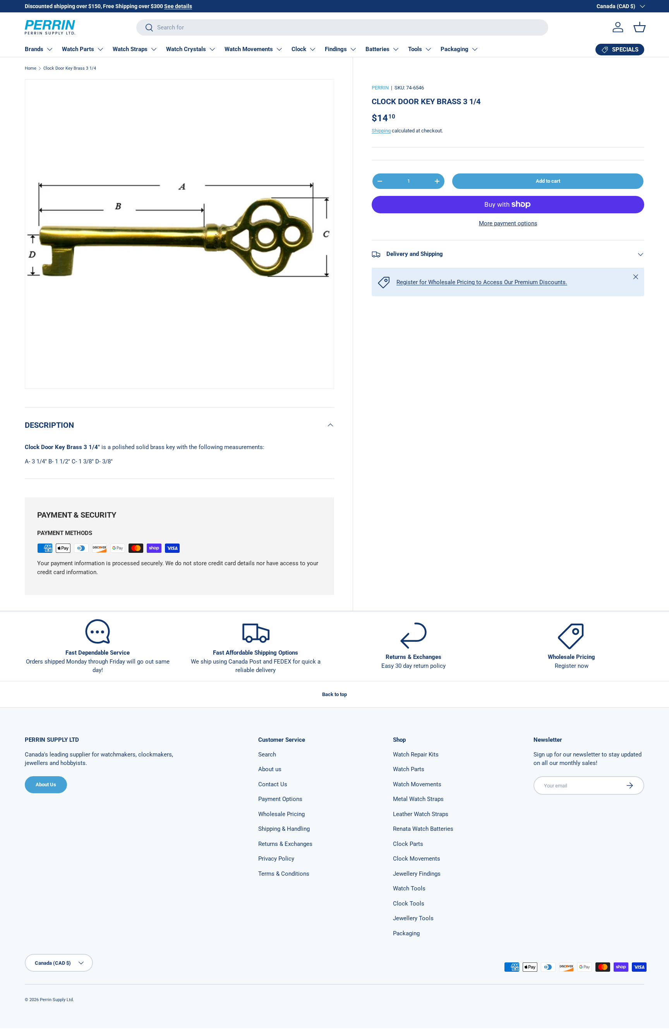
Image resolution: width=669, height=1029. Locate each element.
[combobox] (342, 27)
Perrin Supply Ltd (56, 999)
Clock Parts (408, 843)
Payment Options (280, 799)
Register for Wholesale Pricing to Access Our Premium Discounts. (481, 282)
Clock (299, 49)
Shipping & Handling (284, 828)
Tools (415, 49)
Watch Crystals (186, 49)
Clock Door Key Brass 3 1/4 (69, 68)
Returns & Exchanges (285, 843)
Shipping (381, 131)
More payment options (508, 223)
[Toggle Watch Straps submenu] (153, 49)
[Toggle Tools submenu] (428, 49)
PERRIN (380, 88)
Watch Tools (409, 888)
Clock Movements (416, 858)
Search (267, 754)
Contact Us (272, 784)
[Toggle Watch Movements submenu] (279, 49)
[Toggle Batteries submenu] (395, 49)
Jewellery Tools (413, 918)
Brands (34, 49)
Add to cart (548, 181)
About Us (46, 784)
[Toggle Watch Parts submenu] (100, 49)
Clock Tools (408, 903)
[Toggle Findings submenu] (353, 49)
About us (269, 769)
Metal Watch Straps (418, 799)
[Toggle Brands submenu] (49, 49)
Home (30, 68)
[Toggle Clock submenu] (312, 49)
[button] (639, 27)
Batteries (377, 49)
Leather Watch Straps (420, 814)
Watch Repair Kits (416, 754)
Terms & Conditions (283, 873)
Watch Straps (130, 49)
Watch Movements (249, 49)
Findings (336, 49)
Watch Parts (78, 49)
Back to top (334, 694)
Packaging (454, 49)
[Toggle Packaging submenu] (474, 49)
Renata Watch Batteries (423, 828)
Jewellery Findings (417, 873)
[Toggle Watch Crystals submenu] (212, 49)
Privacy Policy (276, 858)
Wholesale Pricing (281, 814)
